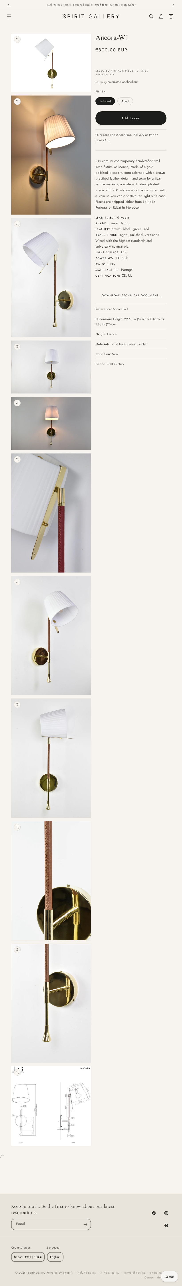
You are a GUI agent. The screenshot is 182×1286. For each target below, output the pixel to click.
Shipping (101, 82)
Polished (105, 101)
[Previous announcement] (9, 5)
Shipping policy (160, 1273)
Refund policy (87, 1273)
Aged (125, 101)
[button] (9, 16)
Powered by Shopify (59, 1273)
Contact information (157, 1278)
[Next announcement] (173, 5)
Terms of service (134, 1273)
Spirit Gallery (37, 1273)
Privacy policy (110, 1273)
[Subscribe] (86, 1224)
